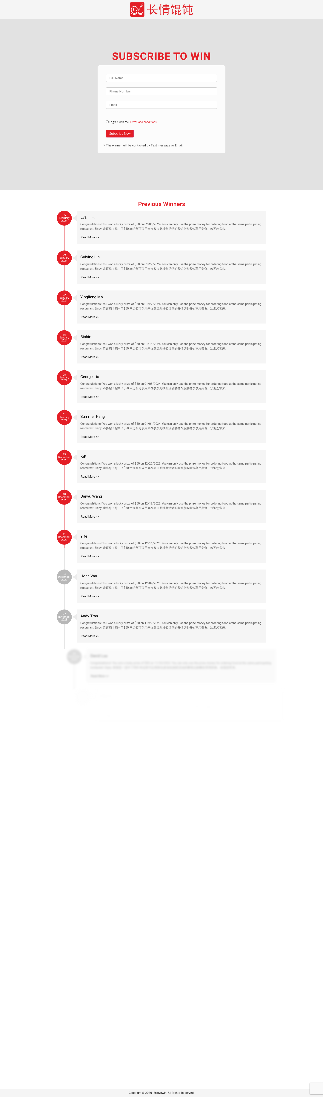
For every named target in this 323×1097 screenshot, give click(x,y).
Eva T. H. (87, 217)
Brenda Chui (90, 935)
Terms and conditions (143, 122)
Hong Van (88, 576)
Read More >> (90, 237)
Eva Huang (106, 855)
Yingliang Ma (91, 297)
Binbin (85, 337)
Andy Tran (89, 616)
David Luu (89, 656)
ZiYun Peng (90, 1054)
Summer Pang (92, 416)
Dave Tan (88, 895)
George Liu (89, 377)
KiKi (83, 456)
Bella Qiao (95, 815)
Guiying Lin (90, 257)
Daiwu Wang (91, 496)
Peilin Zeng (90, 1015)
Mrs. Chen (89, 735)
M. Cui (85, 975)
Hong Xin (88, 775)
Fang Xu (87, 696)
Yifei (84, 536)
